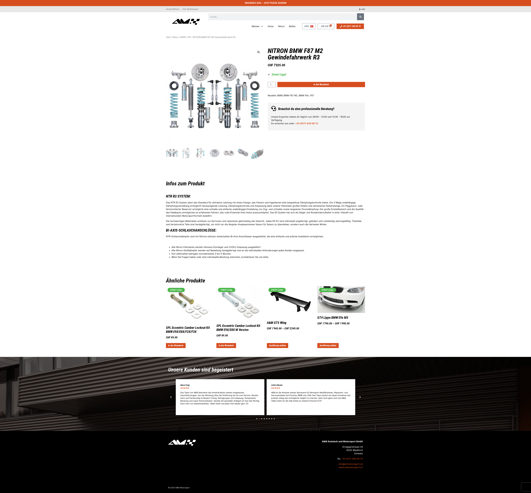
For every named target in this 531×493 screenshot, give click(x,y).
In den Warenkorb (321, 84)
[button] (258, 52)
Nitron (281, 26)
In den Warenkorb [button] (175, 345)
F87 (189, 37)
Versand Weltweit (172, 9)
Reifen (292, 26)
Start (168, 37)
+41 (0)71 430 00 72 (306, 123)
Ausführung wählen (277, 345)
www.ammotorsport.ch (351, 467)
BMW (183, 37)
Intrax (271, 26)
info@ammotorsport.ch (351, 464)
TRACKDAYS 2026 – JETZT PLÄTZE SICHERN (266, 3)
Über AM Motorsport (190, 9)
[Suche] (360, 16)
